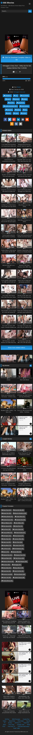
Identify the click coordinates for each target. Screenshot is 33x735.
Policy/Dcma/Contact (23, 726)
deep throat (21, 102)
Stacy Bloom (19, 567)
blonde (25, 99)
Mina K (6, 551)
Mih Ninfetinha (18, 548)
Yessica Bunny (7, 580)
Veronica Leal (7, 574)
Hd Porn (7, 719)
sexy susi (22, 92)
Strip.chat (3, 361)
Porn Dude (21, 721)
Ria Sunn (6, 564)
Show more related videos (16, 347)
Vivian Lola (7, 577)
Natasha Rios (7, 555)
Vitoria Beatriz (20, 574)
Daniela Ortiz (20, 519)
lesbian (18, 109)
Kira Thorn (18, 542)
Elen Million (19, 523)
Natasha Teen (20, 555)
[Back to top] (28, 730)
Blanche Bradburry (20, 513)
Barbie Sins (7, 513)
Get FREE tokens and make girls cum (24, 643)
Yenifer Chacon (19, 577)
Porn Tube (11, 724)
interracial (9, 109)
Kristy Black (7, 545)
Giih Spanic (7, 535)
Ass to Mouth (25, 95)
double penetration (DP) (11, 106)
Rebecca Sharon (8, 561)
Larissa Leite (19, 545)
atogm (8, 99)
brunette (12, 102)
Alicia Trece (7, 510)
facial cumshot (24, 106)
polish (9, 113)
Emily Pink (18, 526)
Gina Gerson (19, 535)
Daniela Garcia (8, 519)
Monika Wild (17, 551)
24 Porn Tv (18, 722)
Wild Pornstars (16, 719)
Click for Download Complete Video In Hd (17, 59)
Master (19, 87)
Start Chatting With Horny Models (7, 360)
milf (25, 109)
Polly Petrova (19, 558)
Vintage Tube (20, 724)
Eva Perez (6, 529)
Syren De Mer (18, 571)
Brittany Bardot (8, 516)
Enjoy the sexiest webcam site (23, 360)
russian (24, 113)
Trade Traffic (16, 728)
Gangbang (8, 95)
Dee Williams (7, 523)
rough (16, 113)
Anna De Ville (19, 510)
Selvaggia (16, 92)
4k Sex (10, 722)
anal (16, 95)
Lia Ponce (6, 548)
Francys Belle (7, 532)
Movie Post (12, 721)
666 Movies (8, 2)
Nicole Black (7, 558)
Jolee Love (7, 542)
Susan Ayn (7, 571)
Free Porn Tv (11, 726)
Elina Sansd (7, 526)
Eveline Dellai (18, 529)
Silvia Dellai (7, 567)
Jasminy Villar (18, 539)
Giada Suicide (20, 532)
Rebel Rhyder (22, 561)
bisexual (17, 99)
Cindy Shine (20, 516)
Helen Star (7, 539)
